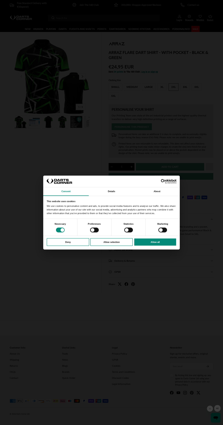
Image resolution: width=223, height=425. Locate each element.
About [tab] (157, 191)
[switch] (94, 230)
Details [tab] (111, 191)
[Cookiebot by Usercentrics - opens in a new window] (163, 181)
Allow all (155, 242)
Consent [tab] (66, 191)
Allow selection (111, 242)
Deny (68, 242)
